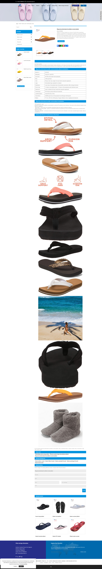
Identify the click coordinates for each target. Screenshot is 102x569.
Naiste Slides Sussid (27, 77)
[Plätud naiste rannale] (77, 526)
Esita (84, 490)
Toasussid (19, 41)
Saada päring (54, 5)
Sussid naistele (26, 52)
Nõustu (21, 566)
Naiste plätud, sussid (30, 23)
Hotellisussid (19, 44)
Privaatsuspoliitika (23, 564)
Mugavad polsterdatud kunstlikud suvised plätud (46, 455)
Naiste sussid (24, 23)
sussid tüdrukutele (27, 60)
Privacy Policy (58, 562)
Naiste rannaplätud (57, 516)
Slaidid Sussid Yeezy (27, 68)
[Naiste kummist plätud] (43, 526)
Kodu (29, 5)
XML (53, 562)
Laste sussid (19, 39)
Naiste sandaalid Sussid (60, 461)
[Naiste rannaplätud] (60, 506)
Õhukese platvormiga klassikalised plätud (59, 454)
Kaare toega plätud (39, 516)
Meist (33, 5)
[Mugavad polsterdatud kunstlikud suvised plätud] (39, 53)
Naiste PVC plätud (57, 536)
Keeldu (15, 566)
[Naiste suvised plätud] (77, 506)
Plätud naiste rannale (74, 536)
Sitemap (46, 562)
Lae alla (48, 5)
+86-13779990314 (20, 1)
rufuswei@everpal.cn (30, 1)
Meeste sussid (19, 34)
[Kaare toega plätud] (43, 506)
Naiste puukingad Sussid (72, 461)
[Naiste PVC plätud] (60, 526)
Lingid (41, 562)
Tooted (37, 5)
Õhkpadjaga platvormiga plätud (42, 454)
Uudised (43, 5)
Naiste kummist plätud (40, 536)
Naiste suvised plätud (75, 516)
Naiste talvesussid (39, 462)
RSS (50, 562)
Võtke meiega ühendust (63, 5)
